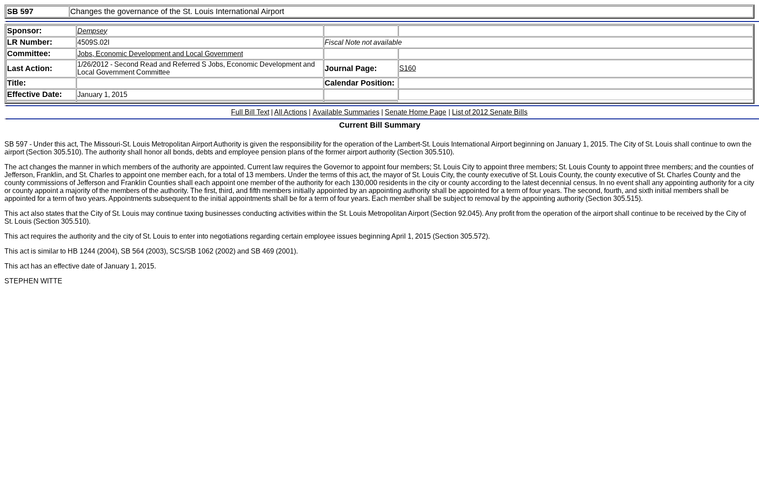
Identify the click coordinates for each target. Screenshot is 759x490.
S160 (407, 68)
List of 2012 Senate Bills (490, 112)
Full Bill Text (250, 112)
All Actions (290, 112)
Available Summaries (346, 112)
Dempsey (92, 31)
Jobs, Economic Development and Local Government (160, 53)
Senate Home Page (415, 112)
